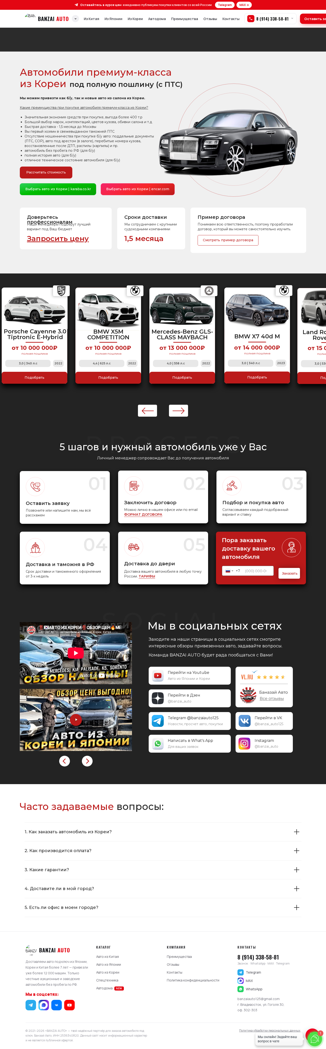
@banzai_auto (179, 701)
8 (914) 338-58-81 (258, 957)
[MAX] (43, 1005)
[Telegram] (31, 1005)
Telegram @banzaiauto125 (193, 718)
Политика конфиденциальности (193, 980)
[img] (264, 687)
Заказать (290, 573)
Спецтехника (107, 980)
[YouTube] (69, 1005)
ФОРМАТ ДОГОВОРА (143, 514)
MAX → (244, 5)
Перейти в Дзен (184, 695)
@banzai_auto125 (269, 724)
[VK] (56, 1005)
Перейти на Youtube (188, 672)
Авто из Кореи (107, 972)
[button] (58, 238)
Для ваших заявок (183, 747)
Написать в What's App (190, 740)
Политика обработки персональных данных (269, 1030)
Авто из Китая (107, 956)
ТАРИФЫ (147, 576)
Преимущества (184, 18)
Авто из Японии (108, 964)
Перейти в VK (268, 718)
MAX (249, 980)
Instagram (264, 740)
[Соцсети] (75, 18)
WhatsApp (254, 989)
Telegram (225, 5)
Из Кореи (135, 18)
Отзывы (210, 18)
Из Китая (91, 18)
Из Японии (113, 18)
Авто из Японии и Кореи (189, 679)
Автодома (157, 18)
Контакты (231, 18)
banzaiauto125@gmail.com (258, 999)
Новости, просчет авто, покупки (195, 724)
